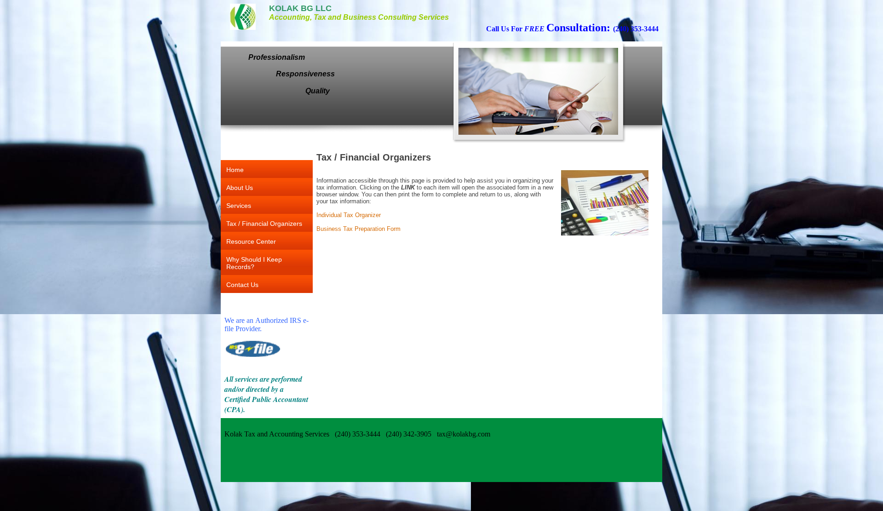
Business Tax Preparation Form (358, 228)
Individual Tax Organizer (348, 215)
